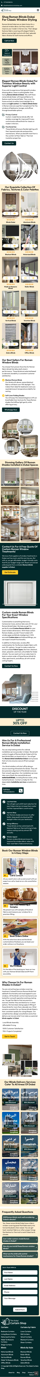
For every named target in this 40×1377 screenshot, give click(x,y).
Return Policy (33, 1375)
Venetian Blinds (29, 321)
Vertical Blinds (10, 321)
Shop (23, 1373)
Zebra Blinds (10, 353)
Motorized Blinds (29, 254)
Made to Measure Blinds (10, 287)
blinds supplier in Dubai (10, 1018)
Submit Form (20, 1310)
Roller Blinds (29, 287)
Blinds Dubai (10, 222)
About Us (11, 1373)
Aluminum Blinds (29, 222)
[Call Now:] (21, 790)
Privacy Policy (32, 1373)
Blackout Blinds (10, 254)
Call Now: (6, 789)
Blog (18, 1373)
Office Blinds (29, 353)
